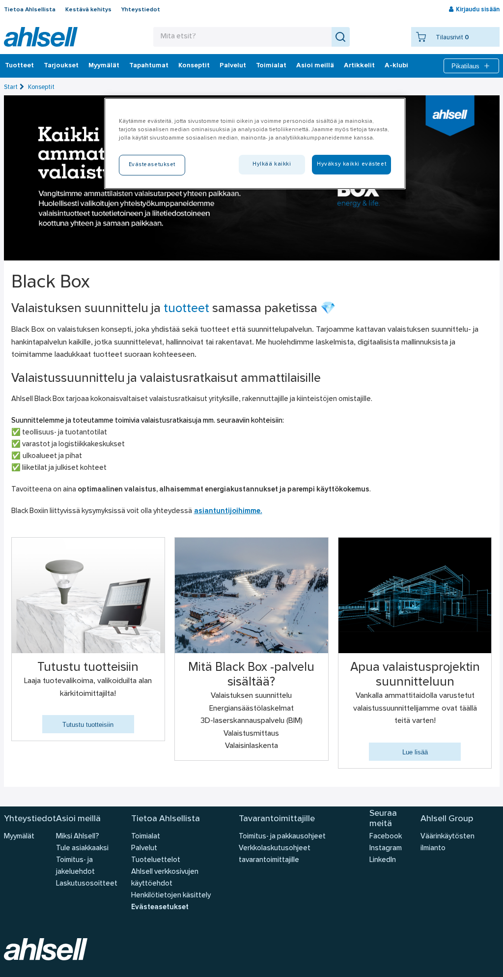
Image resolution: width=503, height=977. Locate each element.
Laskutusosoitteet (86, 884)
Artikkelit (359, 66)
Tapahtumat (148, 66)
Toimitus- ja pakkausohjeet (282, 836)
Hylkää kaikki (271, 164)
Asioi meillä (315, 66)
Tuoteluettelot (155, 860)
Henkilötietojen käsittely (171, 895)
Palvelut (233, 66)
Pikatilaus (465, 66)
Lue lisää (415, 752)
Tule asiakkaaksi (82, 848)
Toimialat (271, 66)
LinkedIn (382, 860)
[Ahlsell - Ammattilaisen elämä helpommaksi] (41, 37)
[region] (255, 143)
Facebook (385, 836)
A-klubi (396, 66)
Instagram (385, 848)
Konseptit (194, 66)
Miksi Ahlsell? (77, 836)
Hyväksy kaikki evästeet (351, 164)
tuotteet (186, 309)
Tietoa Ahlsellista (30, 9)
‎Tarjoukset (61, 66)
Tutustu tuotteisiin (87, 724)
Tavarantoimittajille (277, 819)
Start (11, 87)
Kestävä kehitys (88, 9)
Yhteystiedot (140, 9)
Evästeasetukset (160, 907)
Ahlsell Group (446, 819)
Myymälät (103, 66)
